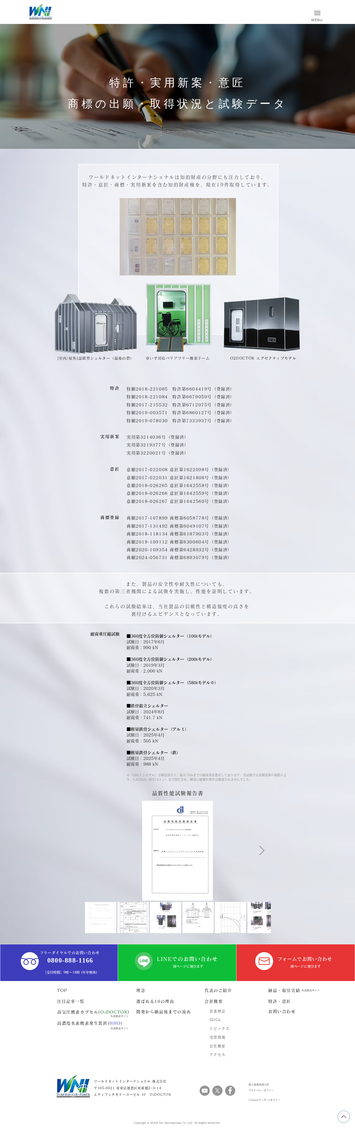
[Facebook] (230, 1091)
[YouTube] (205, 1091)
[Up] (344, 1117)
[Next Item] (262, 851)
